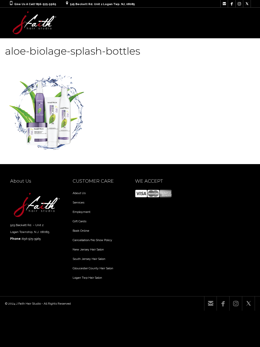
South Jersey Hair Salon (89, 259)
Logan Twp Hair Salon (87, 277)
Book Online (81, 230)
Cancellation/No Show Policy (92, 240)
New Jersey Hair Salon (88, 249)
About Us (79, 193)
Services (78, 202)
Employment (81, 212)
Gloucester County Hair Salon (93, 268)
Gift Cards (79, 221)
